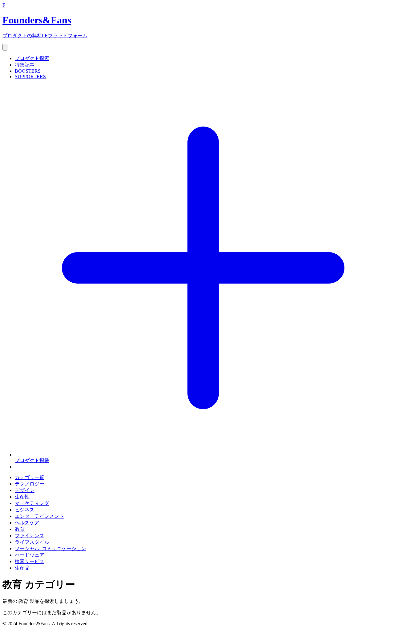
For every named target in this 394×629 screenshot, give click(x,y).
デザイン (24, 490)
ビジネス (24, 509)
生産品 (22, 568)
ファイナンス (29, 535)
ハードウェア (29, 555)
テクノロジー (29, 483)
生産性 (22, 496)
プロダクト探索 (32, 58)
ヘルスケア (27, 522)
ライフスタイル (32, 542)
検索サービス (29, 561)
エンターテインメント (39, 516)
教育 (20, 529)
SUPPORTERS (30, 76)
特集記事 (24, 64)
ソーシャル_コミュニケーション (50, 548)
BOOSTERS (28, 71)
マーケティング (32, 503)
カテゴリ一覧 (29, 477)
